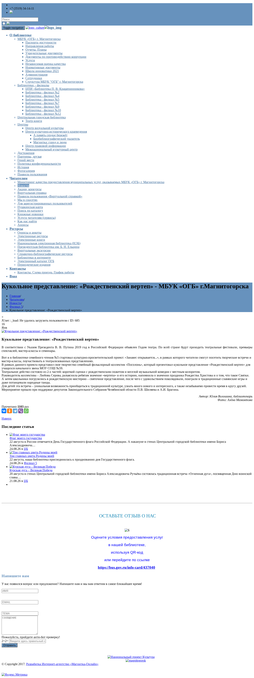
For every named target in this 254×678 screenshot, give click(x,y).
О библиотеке (21, 35)
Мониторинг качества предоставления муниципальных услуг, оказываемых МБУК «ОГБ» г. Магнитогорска (90, 182)
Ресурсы (16, 229)
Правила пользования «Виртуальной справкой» (49, 196)
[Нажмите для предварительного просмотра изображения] (39, 331)
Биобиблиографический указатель (56, 138)
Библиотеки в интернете (34, 257)
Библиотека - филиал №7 (42, 103)
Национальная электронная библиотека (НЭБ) (48, 243)
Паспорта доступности (40, 42)
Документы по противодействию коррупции (55, 56)
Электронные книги (31, 239)
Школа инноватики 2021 (42, 71)
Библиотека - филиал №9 (42, 106)
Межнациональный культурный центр (51, 149)
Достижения (25, 153)
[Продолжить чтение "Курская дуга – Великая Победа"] (33, 466)
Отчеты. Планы (36, 49)
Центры (22, 124)
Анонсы (23, 225)
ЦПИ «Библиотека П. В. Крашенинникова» (55, 88)
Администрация (36, 74)
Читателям (18, 178)
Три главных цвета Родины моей (32, 456)
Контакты (18, 268)
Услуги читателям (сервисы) (36, 217)
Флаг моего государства (26, 438)
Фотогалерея (26, 170)
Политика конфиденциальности (39, 163)
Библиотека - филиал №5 (42, 99)
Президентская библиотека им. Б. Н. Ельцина (48, 247)
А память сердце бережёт (50, 135)
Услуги (30, 60)
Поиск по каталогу (30, 210)
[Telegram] (15, 411)
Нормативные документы (42, 67)
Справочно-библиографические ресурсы (45, 254)
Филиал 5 (16, 306)
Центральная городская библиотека (41, 117)
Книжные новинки (30, 214)
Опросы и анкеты (29, 232)
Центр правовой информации (45, 146)
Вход (13, 276)
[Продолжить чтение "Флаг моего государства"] (27, 434)
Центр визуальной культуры (44, 128)
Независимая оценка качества (45, 64)
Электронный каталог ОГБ (35, 261)
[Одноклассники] (9, 411)
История (23, 167)
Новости (23, 185)
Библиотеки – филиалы (33, 85)
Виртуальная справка (31, 192)
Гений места (25, 160)
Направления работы (39, 46)
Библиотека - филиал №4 (42, 96)
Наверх (7, 418)
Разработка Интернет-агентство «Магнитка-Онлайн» (62, 664)
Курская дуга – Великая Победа (31, 470)
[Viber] (20, 411)
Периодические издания (33, 264)
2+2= (5, 641)
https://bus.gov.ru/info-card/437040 (126, 567)
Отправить (9, 645)
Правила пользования (32, 174)
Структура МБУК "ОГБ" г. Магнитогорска (54, 81)
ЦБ (26, 448)
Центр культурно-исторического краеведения (56, 131)
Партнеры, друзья (29, 156)
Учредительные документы (44, 53)
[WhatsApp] (26, 411)
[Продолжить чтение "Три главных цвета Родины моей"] (33, 452)
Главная (15, 296)
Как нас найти (27, 221)
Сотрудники (33, 78)
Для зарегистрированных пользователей (44, 203)
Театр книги (33, 121)
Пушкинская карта (30, 207)
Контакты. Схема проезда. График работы (45, 272)
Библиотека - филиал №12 (43, 113)
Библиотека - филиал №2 (42, 92)
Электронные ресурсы (32, 236)
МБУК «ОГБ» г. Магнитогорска (39, 39)
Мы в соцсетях (27, 200)
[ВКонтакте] (4, 411)
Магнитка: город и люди (50, 142)
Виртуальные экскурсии (34, 250)
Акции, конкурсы (29, 189)
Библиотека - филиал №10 (43, 110)
